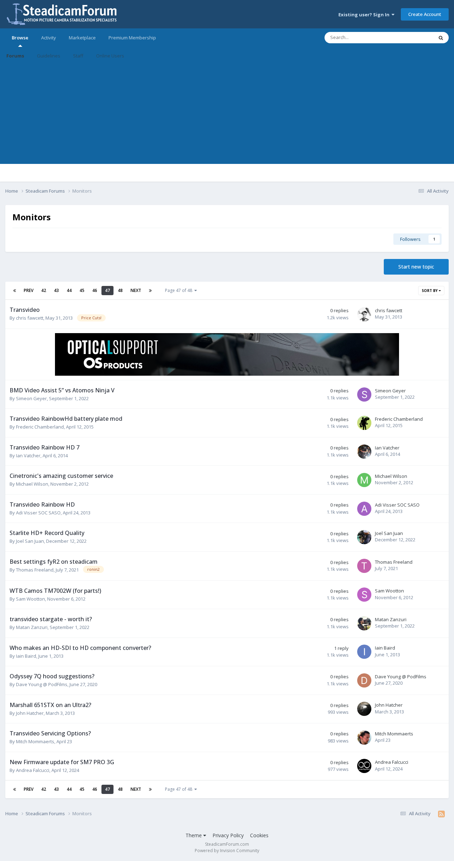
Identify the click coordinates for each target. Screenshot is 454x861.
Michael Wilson (32, 484)
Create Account (424, 14)
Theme (194, 835)
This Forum (412, 37)
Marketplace (82, 37)
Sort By (430, 290)
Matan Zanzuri (32, 627)
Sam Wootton (30, 599)
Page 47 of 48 (179, 290)
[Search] (441, 37)
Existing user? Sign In (365, 14)
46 (94, 290)
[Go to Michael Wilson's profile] (364, 480)
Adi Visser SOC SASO (38, 512)
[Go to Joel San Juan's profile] (364, 537)
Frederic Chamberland (40, 427)
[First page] (15, 290)
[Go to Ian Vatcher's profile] (364, 452)
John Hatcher (30, 713)
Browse (20, 37)
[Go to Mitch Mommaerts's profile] (364, 737)
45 (81, 290)
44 (69, 290)
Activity (48, 37)
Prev (28, 290)
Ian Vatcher (28, 455)
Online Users (110, 56)
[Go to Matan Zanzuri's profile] (364, 623)
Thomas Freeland (35, 570)
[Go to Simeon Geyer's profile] (364, 394)
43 (56, 290)
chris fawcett (29, 318)
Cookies (259, 835)
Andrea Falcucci (32, 770)
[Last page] (150, 290)
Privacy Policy (228, 835)
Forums (15, 56)
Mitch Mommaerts (35, 741)
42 (43, 290)
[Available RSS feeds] (441, 814)
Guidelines (48, 56)
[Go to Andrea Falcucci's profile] (364, 766)
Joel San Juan (30, 541)
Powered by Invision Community (227, 851)
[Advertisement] (227, 114)
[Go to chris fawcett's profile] (364, 314)
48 (120, 290)
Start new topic (416, 266)
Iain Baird (26, 656)
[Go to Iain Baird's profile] (364, 652)
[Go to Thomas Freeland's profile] (364, 566)
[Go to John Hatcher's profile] (364, 709)
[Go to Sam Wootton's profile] (364, 594)
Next (136, 290)
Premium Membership (132, 37)
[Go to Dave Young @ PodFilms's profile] (364, 680)
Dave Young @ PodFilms (41, 684)
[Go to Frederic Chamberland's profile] (364, 423)
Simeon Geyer (31, 398)
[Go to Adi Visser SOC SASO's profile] (364, 509)
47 (107, 290)
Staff (78, 56)
